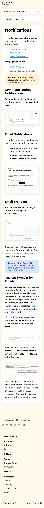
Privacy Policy (10, 463)
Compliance (9, 467)
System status (10, 488)
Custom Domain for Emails (22, 71)
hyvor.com (9, 477)
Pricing (7, 445)
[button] (40, 3)
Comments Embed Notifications (18, 91)
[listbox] (40, 3)
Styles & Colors (12, 253)
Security (8, 484)
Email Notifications (19, 56)
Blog (6, 492)
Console (8, 441)
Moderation (30, 80)
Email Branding (17, 67)
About (7, 480)
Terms (7, 459)
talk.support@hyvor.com (15, 420)
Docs (6, 449)
